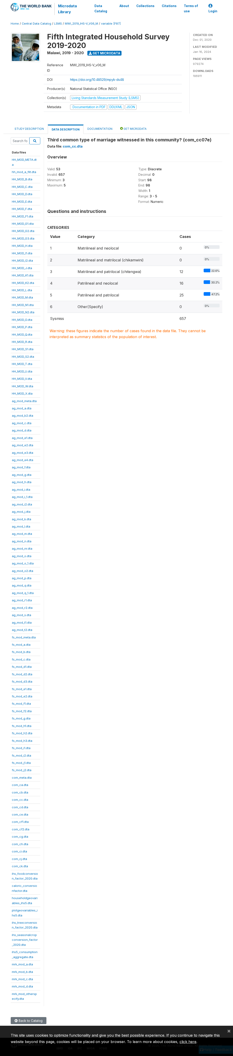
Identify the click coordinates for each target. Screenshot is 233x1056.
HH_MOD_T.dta (22, 364)
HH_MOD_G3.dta (23, 238)
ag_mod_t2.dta (22, 630)
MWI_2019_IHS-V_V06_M (81, 23)
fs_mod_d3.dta (22, 681)
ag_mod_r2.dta (22, 608)
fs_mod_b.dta (21, 652)
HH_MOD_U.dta (22, 371)
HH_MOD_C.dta (22, 187)
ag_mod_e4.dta (22, 460)
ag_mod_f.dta (21, 467)
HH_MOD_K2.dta (23, 283)
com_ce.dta (20, 814)
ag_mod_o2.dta (22, 571)
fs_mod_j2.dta (21, 770)
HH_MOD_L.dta (22, 290)
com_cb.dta (20, 792)
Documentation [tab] (99, 128)
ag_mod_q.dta (21, 585)
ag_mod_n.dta (21, 541)
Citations (169, 6)
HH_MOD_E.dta (22, 201)
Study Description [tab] (29, 128)
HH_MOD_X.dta (22, 393)
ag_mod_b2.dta (22, 415)
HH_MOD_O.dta (22, 319)
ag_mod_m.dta (22, 534)
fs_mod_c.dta (21, 659)
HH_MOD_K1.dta (22, 275)
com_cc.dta (20, 799)
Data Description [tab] (66, 129)
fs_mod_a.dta (21, 644)
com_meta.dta (22, 777)
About (124, 6)
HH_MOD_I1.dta (22, 253)
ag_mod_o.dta (21, 556)
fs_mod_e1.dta (22, 689)
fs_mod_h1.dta (21, 726)
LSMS (58, 23)
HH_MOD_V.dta (22, 378)
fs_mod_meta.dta (24, 637)
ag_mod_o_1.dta (23, 563)
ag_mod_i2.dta (22, 504)
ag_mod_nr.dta (22, 548)
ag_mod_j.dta (21, 511)
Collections (145, 6)
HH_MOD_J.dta (22, 268)
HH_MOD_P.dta (22, 327)
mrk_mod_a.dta (22, 964)
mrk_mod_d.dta (22, 986)
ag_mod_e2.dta (22, 445)
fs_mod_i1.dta (21, 748)
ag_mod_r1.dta (22, 600)
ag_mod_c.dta (21, 423)
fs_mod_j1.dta (21, 763)
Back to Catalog (30, 1021)
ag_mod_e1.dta (22, 438)
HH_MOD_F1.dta (22, 216)
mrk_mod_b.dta (22, 972)
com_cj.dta (19, 859)
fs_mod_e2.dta (22, 696)
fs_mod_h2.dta (22, 733)
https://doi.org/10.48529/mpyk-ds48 (97, 80)
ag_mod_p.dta (21, 578)
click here (188, 1041)
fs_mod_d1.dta (22, 666)
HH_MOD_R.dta (22, 342)
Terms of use (191, 8)
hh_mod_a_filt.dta (24, 172)
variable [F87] (111, 23)
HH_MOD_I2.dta (22, 260)
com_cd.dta (20, 807)
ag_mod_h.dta (21, 482)
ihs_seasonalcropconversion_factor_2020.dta (25, 939)
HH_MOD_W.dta (22, 386)
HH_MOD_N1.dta (23, 305)
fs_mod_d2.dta (22, 674)
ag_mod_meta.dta (24, 401)
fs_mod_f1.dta (21, 703)
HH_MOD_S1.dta (22, 349)
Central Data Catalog (36, 23)
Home (15, 23)
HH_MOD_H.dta (22, 245)
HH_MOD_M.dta (22, 297)
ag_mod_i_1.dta (22, 497)
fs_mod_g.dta (21, 718)
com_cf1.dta (20, 822)
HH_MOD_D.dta (22, 194)
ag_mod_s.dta (21, 615)
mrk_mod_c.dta (22, 979)
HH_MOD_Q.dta (22, 334)
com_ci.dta (19, 851)
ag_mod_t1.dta (22, 622)
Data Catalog (100, 8)
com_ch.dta (20, 844)
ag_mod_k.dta (21, 519)
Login (212, 11)
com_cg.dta (20, 836)
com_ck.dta (20, 866)
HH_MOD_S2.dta (23, 356)
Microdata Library (67, 9)
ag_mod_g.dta (21, 475)
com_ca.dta (20, 785)
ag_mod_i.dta (21, 489)
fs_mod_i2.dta (21, 755)
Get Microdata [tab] (135, 128)
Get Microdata (106, 53)
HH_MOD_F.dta (22, 209)
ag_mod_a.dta (21, 408)
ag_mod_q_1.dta (23, 593)
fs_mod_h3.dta (22, 740)
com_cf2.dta (20, 829)
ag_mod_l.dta (21, 526)
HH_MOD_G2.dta (23, 231)
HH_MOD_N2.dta (23, 312)
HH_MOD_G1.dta (23, 223)
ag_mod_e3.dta (22, 452)
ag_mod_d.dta (21, 430)
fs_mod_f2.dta (22, 711)
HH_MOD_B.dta (22, 179)
